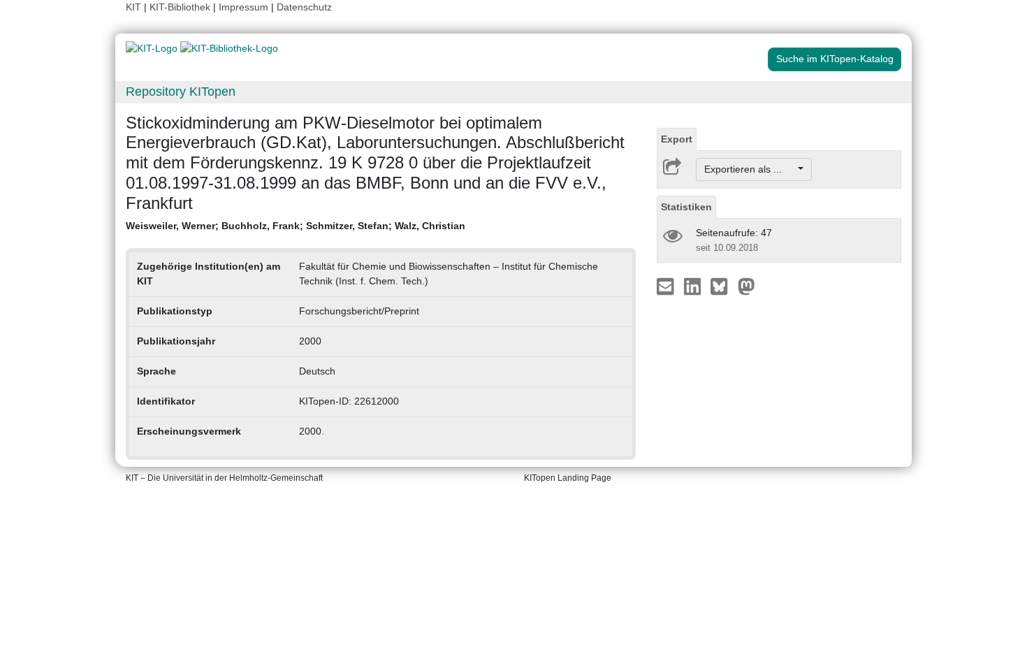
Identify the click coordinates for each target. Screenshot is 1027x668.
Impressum (243, 7)
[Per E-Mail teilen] (667, 285)
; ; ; (295, 225)
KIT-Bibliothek (181, 7)
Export (676, 139)
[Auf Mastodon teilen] (746, 285)
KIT (133, 7)
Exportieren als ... (750, 169)
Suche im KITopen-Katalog (835, 58)
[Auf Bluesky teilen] (723, 285)
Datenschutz (304, 7)
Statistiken (686, 206)
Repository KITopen (180, 92)
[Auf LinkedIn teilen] (694, 285)
